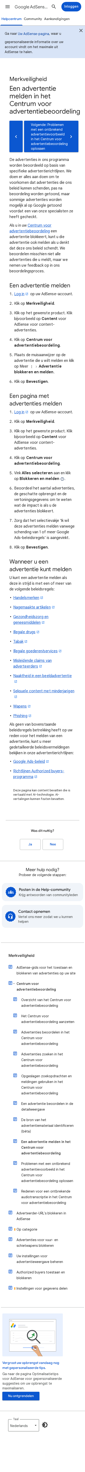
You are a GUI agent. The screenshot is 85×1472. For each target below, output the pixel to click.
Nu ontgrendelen (21, 1396)
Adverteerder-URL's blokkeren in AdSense (41, 1216)
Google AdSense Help (32, 7)
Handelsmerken (26, 597)
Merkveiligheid (21, 955)
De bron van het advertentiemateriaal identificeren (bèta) (47, 1125)
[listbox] (23, 1425)
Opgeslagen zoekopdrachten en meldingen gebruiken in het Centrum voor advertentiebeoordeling (46, 1084)
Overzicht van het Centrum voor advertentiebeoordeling (46, 1003)
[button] (7, 6)
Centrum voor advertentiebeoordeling (36, 987)
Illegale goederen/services (35, 651)
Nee (53, 844)
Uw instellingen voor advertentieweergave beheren (40, 1259)
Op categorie (27, 1229)
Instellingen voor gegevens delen (42, 1288)
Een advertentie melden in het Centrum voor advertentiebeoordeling (46, 1147)
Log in (19, 294)
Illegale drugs (24, 632)
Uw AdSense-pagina (33, 34)
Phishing (20, 716)
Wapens (20, 706)
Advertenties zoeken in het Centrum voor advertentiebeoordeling (42, 1060)
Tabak (18, 641)
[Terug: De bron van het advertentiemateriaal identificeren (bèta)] (16, 136)
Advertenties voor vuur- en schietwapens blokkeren (37, 1243)
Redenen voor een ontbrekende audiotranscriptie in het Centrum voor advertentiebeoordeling (46, 1197)
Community (33, 19)
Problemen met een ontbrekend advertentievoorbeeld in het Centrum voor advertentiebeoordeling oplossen (47, 1172)
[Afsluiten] (81, 31)
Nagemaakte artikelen (32, 607)
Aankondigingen (57, 19)
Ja (30, 844)
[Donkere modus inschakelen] (45, 1425)
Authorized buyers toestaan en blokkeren (41, 1275)
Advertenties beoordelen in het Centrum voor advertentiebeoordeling (45, 1038)
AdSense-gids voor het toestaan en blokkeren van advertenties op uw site (46, 970)
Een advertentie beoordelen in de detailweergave (47, 1107)
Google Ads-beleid (29, 761)
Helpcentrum (11, 19)
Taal (16, 1419)
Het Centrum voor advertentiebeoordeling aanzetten (47, 1019)
